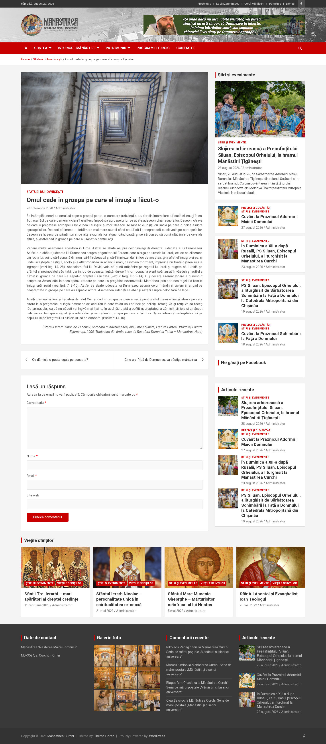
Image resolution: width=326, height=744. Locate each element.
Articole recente (237, 389)
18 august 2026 (252, 344)
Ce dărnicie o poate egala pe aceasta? (60, 360)
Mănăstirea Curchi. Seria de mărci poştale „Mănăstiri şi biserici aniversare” (197, 652)
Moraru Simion (177, 665)
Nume (32, 456)
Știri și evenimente (236, 74)
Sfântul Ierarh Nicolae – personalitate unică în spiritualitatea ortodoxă (119, 599)
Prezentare (204, 3)
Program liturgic (153, 48)
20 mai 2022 (248, 605)
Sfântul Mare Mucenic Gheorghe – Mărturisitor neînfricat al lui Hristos (191, 599)
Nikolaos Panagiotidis (182, 647)
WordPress (157, 736)
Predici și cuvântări (256, 207)
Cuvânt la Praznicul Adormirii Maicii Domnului (269, 219)
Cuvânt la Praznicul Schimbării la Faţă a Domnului (271, 336)
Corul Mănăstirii (254, 3)
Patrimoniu (116, 48)
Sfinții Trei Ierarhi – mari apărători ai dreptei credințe (51, 596)
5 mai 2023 (175, 611)
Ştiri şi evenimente (232, 142)
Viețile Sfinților (69, 583)
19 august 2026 (252, 311)
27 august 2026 (252, 227)
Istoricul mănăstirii (76, 48)
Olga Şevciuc (175, 700)
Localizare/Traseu (227, 3)
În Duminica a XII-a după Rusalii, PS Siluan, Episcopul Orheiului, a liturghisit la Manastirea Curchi (268, 253)
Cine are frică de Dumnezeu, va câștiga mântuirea (161, 360)
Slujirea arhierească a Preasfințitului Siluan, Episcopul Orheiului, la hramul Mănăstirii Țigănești (258, 155)
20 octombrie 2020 (40, 208)
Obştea (40, 48)
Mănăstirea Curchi (60, 736)
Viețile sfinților (39, 540)
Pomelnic (275, 3)
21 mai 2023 (105, 611)
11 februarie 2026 (36, 605)
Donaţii (290, 3)
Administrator (65, 208)
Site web (33, 495)
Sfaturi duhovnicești (45, 192)
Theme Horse (104, 736)
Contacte (185, 48)
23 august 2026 (252, 267)
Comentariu (36, 403)
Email (32, 476)
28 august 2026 (229, 168)
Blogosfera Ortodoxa (181, 683)
